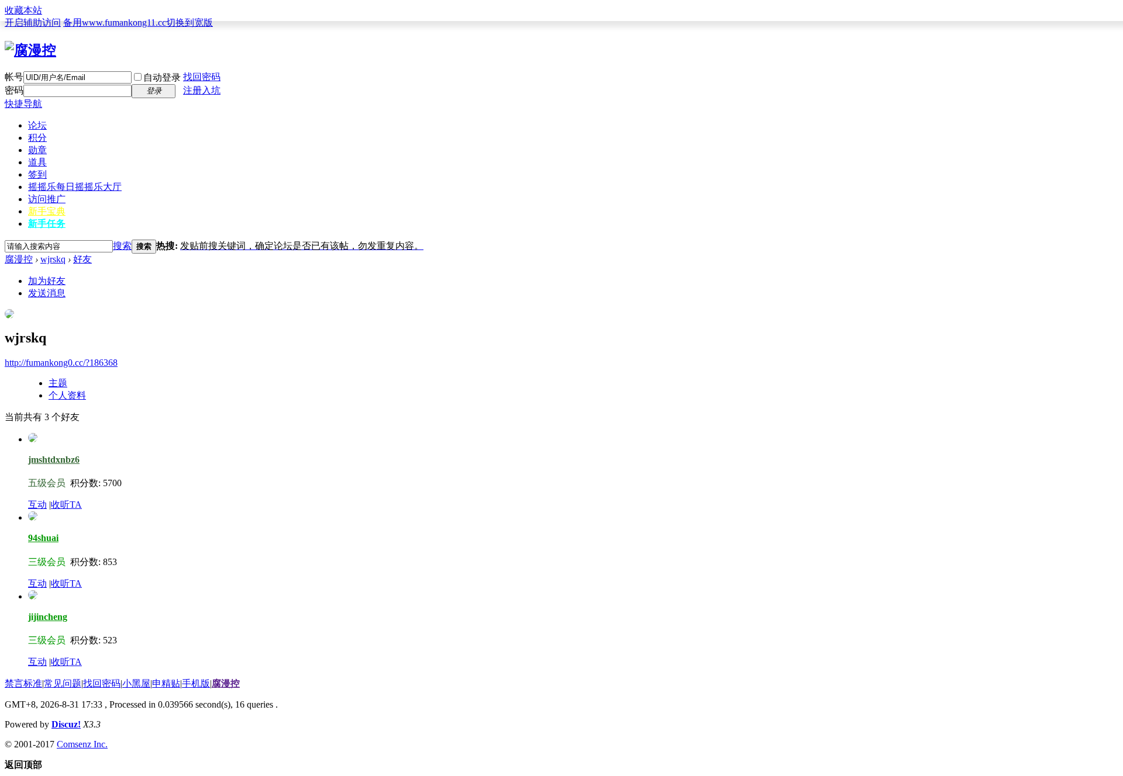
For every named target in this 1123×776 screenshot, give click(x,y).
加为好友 (47, 281)
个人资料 (67, 395)
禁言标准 (23, 683)
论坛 (37, 125)
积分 (37, 138)
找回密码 (202, 77)
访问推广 (47, 199)
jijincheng (47, 617)
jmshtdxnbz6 (54, 460)
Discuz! (66, 724)
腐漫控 (19, 259)
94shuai (43, 538)
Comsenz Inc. (82, 744)
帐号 (14, 77)
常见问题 (62, 683)
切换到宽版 (189, 22)
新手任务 (47, 223)
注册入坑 (202, 90)
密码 (14, 90)
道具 (37, 162)
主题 (58, 383)
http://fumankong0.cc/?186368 (61, 363)
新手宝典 (47, 211)
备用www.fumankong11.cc (114, 22)
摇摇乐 (75, 187)
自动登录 (162, 77)
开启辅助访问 (33, 22)
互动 (37, 505)
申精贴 (166, 683)
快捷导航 (23, 104)
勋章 (37, 150)
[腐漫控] (30, 50)
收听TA (66, 505)
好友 (82, 259)
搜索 (122, 246)
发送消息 (47, 293)
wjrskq (53, 259)
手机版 (196, 683)
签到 (37, 174)
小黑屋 (136, 683)
